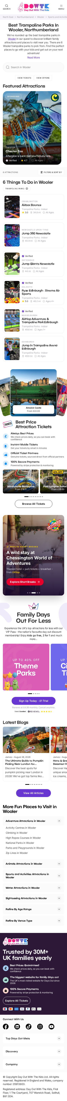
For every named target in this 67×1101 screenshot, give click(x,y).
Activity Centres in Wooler (21, 827)
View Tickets (24, 78)
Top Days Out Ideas (18, 1038)
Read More (33, 57)
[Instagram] (40, 1027)
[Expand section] (59, 863)
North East (8, 17)
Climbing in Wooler (16, 832)
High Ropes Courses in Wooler (23, 837)
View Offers (42, 78)
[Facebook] (6, 1027)
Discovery (12, 1051)
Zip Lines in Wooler (17, 852)
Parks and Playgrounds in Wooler (25, 847)
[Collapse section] (59, 820)
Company (12, 1064)
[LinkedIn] (17, 1027)
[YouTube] (51, 1027)
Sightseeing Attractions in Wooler (26, 898)
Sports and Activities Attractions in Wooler (27, 876)
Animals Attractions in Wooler (24, 863)
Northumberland (25, 17)
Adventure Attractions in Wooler (25, 820)
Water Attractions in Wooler (23, 887)
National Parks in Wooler (20, 842)
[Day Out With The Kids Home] (34, 7)
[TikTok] (28, 1027)
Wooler (40, 17)
